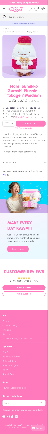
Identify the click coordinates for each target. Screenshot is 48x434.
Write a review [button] (24, 287)
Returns (6, 334)
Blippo (18, 425)
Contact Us (7, 321)
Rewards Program (11, 356)
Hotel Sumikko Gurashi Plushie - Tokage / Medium (20, 32)
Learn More (18, 249)
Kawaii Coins (21, 117)
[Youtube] (3, 416)
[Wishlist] (36, 9)
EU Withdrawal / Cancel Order (17, 338)
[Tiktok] (12, 416)
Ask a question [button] (24, 294)
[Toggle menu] (3, 9)
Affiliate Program (10, 365)
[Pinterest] (16, 416)
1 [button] (19, 80)
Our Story (7, 352)
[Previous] (3, 80)
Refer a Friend (9, 361)
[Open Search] (4, 16)
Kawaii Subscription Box (14, 387)
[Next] (44, 80)
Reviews (6, 369)
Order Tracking (9, 325)
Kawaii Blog (8, 374)
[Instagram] (8, 416)
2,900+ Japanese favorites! (24, 23)
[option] (24, 23)
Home (4, 29)
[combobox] (19, 16)
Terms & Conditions (20, 427)
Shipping (6, 329)
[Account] (30, 8)
